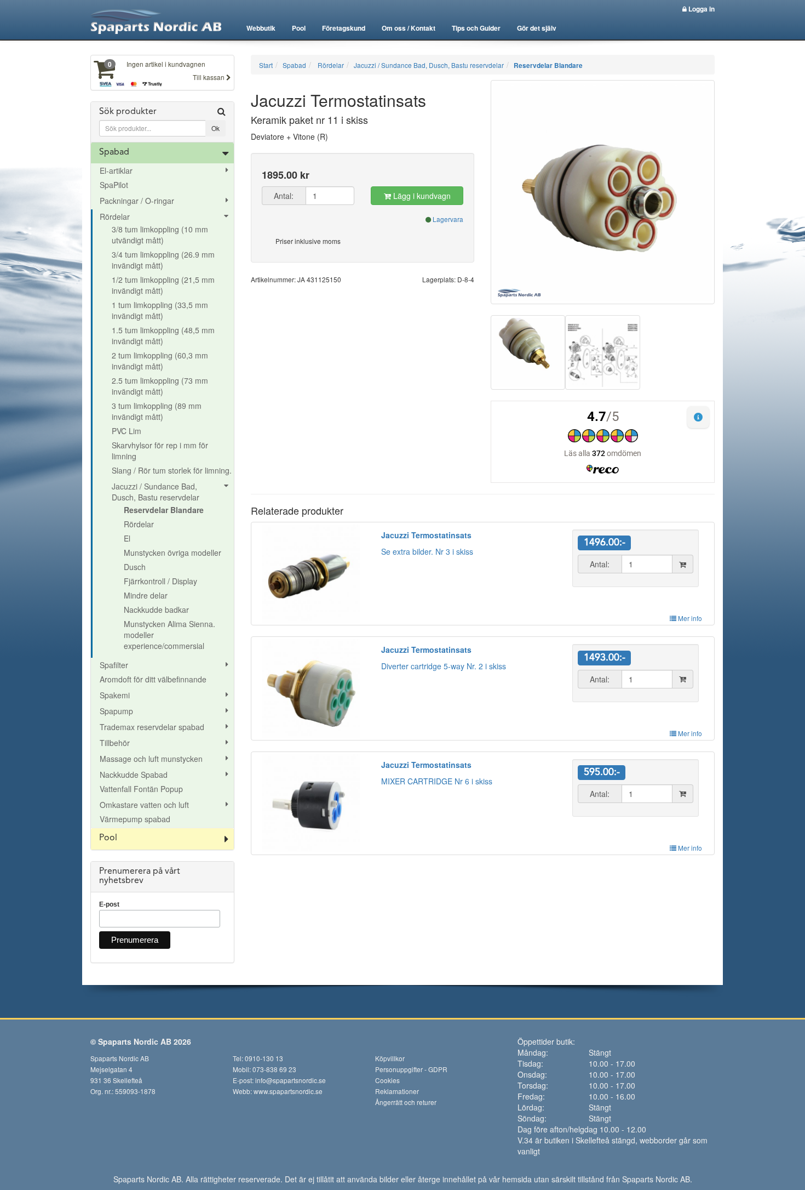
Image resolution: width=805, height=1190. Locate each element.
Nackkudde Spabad (134, 774)
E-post (109, 904)
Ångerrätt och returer (405, 1102)
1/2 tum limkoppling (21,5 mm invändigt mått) (163, 285)
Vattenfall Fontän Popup (141, 788)
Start (266, 65)
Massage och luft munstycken (151, 758)
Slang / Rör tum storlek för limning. (172, 470)
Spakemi (115, 695)
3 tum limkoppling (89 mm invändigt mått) (157, 411)
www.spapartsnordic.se (288, 1091)
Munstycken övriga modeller (172, 552)
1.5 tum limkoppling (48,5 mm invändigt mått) (163, 335)
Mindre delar (146, 595)
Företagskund (343, 28)
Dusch (135, 566)
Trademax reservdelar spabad (152, 726)
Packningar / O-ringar (137, 200)
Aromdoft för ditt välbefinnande (153, 679)
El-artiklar (116, 170)
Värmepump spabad (135, 818)
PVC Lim (126, 430)
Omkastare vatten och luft (144, 804)
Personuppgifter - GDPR (411, 1069)
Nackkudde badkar (156, 609)
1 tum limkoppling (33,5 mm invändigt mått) (160, 310)
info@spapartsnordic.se (290, 1080)
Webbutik (260, 28)
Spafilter (114, 664)
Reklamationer (397, 1091)
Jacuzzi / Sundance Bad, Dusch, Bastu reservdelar (155, 492)
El (127, 538)
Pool (299, 28)
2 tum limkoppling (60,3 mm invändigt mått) (160, 361)
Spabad (114, 152)
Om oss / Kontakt (408, 28)
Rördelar (115, 216)
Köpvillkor (390, 1058)
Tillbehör (115, 742)
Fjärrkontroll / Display (160, 581)
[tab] (162, 122)
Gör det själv (536, 28)
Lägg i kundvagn (421, 195)
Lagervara (448, 219)
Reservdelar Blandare (164, 509)
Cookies (387, 1080)
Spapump (116, 710)
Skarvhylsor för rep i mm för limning (160, 451)
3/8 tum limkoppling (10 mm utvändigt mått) (160, 235)
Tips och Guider (476, 28)
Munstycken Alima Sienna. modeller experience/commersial (169, 634)
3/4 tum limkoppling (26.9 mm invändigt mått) (163, 260)
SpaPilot (114, 184)
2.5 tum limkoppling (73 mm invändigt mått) (160, 386)
